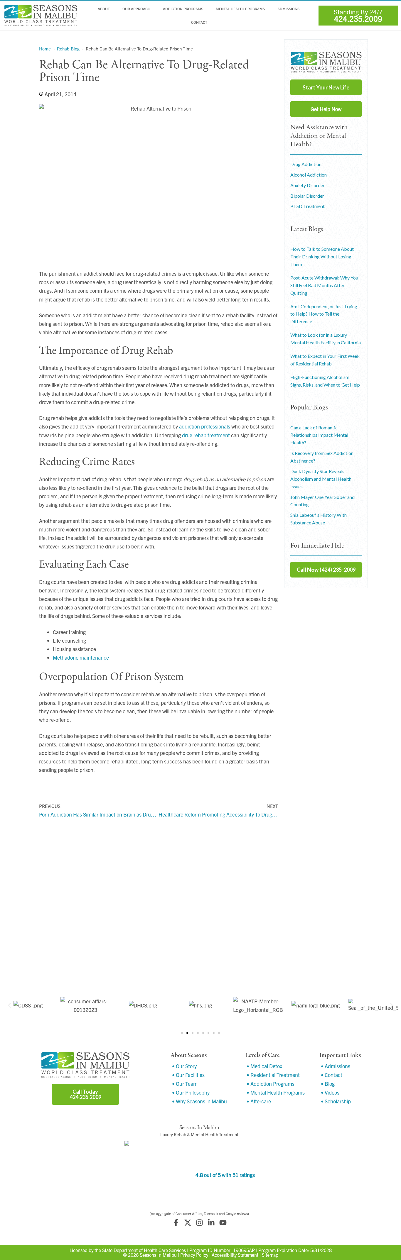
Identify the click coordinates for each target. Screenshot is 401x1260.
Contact (199, 22)
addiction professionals (204, 426)
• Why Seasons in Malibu (199, 1101)
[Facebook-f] (176, 1223)
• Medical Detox (264, 1066)
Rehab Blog (68, 48)
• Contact (331, 1074)
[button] (9, 1005)
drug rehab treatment (206, 435)
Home (45, 48)
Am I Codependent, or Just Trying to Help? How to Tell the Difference (323, 314)
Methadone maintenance (81, 657)
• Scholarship (336, 1101)
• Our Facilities (188, 1074)
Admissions (288, 8)
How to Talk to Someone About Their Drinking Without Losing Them (322, 256)
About (104, 8)
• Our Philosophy (191, 1092)
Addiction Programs (183, 8)
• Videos (330, 1092)
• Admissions (335, 1066)
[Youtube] (223, 1223)
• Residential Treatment (273, 1074)
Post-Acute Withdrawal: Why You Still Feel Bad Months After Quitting (324, 285)
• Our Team (185, 1083)
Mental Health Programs (240, 8)
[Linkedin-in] (211, 1223)
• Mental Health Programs (276, 1092)
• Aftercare (259, 1101)
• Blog (328, 1083)
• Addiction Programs (270, 1083)
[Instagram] (199, 1223)
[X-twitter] (187, 1223)
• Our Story (184, 1066)
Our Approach (136, 8)
